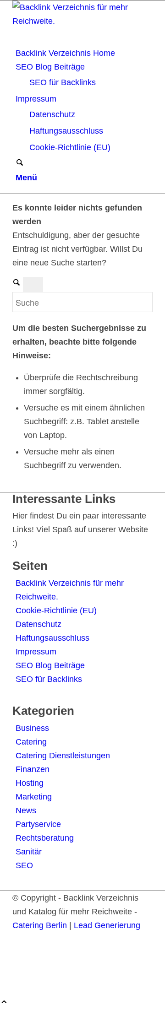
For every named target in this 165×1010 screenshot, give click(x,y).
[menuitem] (84, 53)
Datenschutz (38, 624)
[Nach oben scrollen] (4, 1003)
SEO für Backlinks (49, 679)
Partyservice (38, 824)
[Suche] (20, 163)
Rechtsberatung (45, 838)
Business (32, 728)
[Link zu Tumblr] (19, 980)
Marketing (34, 796)
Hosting (30, 783)
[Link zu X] (19, 939)
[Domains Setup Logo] (81, 21)
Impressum (36, 651)
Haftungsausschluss (52, 638)
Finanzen (33, 769)
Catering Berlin (39, 925)
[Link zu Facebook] (19, 952)
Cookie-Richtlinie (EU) (56, 610)
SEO (24, 865)
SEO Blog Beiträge (50, 665)
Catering (31, 741)
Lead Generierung (107, 925)
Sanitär (29, 851)
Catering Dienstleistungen (63, 755)
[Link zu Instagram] (19, 966)
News (26, 810)
